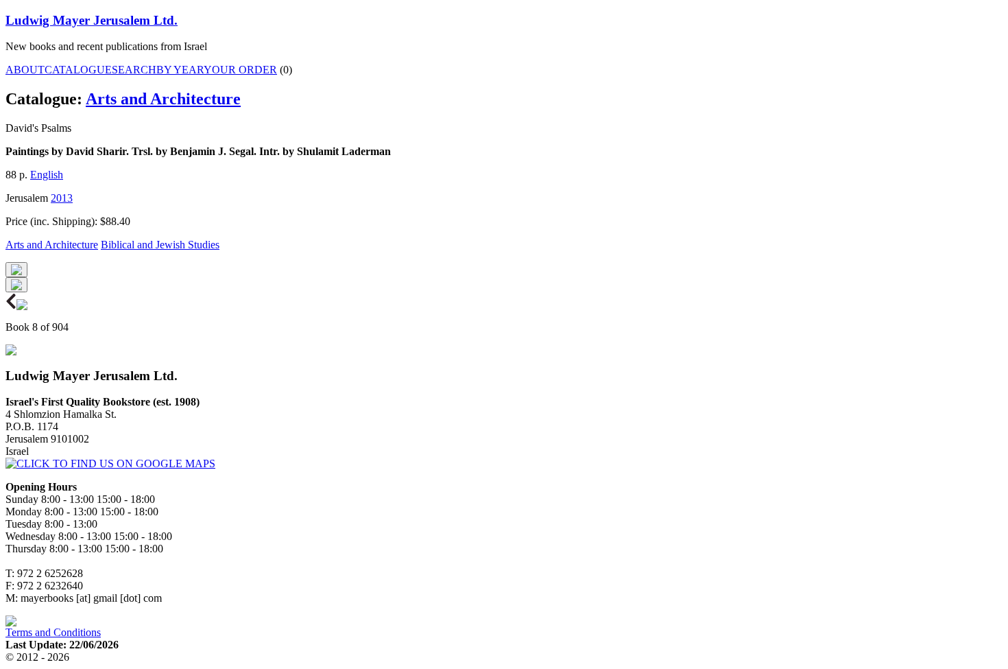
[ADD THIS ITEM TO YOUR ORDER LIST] (16, 284)
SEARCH (134, 69)
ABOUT (25, 69)
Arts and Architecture (163, 99)
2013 (62, 198)
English (46, 174)
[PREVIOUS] (10, 306)
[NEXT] (21, 306)
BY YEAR (180, 69)
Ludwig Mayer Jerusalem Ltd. (91, 20)
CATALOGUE (78, 69)
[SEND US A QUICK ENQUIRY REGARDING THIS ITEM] (16, 269)
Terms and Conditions (53, 632)
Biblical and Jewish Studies (160, 244)
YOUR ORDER (240, 69)
